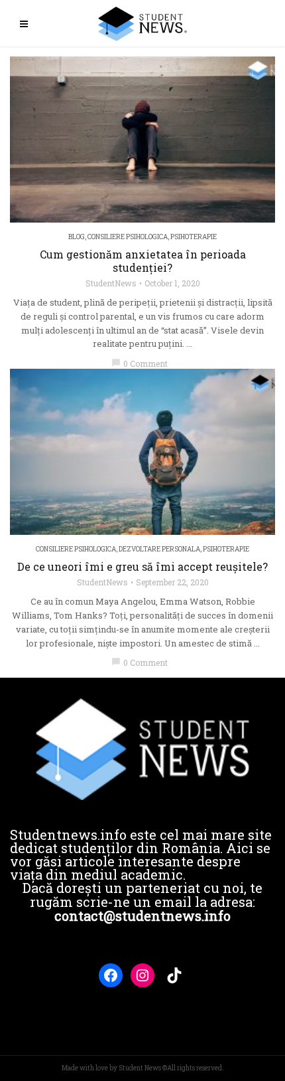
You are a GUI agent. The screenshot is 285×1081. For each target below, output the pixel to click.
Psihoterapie (193, 237)
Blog (76, 237)
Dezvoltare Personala (159, 549)
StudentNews (111, 283)
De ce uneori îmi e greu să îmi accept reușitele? (142, 566)
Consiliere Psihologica (127, 237)
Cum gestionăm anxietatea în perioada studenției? (143, 261)
